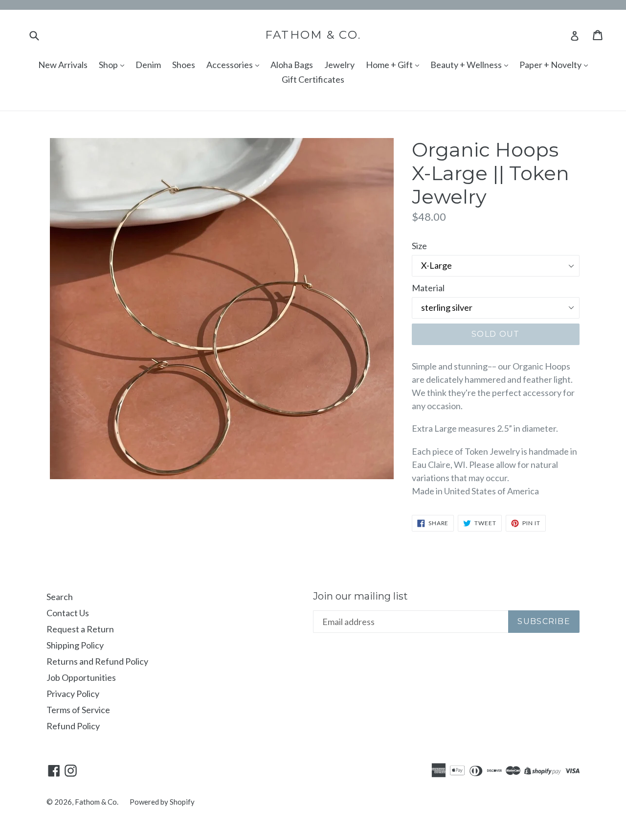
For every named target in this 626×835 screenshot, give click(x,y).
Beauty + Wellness (466, 64)
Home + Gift (390, 64)
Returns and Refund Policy (97, 661)
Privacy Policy (72, 693)
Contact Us (67, 612)
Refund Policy (73, 725)
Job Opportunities (81, 677)
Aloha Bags (291, 64)
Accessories (230, 64)
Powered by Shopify (162, 801)
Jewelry (339, 64)
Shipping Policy (75, 645)
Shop (109, 64)
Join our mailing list (360, 596)
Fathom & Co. (313, 35)
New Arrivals (63, 64)
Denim (148, 64)
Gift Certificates (313, 79)
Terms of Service (78, 709)
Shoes (183, 64)
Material (428, 287)
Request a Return (80, 629)
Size (419, 245)
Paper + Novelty (551, 64)
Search (59, 596)
